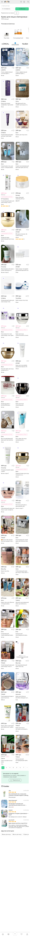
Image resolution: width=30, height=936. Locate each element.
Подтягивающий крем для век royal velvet (7, 135)
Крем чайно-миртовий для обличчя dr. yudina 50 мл (7, 726)
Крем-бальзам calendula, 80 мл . (20, 198)
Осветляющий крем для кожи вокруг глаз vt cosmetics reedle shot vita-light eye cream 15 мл (7, 201)
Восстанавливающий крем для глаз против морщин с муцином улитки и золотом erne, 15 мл (7, 439)
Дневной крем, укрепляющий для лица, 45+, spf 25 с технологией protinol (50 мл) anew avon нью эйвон (7, 238)
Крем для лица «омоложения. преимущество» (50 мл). (21, 404)
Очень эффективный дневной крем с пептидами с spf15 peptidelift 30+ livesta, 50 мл (21, 72)
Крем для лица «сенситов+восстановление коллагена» (22, 334)
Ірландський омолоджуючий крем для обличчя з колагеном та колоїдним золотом (22, 634)
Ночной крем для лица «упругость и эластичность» (7, 369)
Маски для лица (6, 834)
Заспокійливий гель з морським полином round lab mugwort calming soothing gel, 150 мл (18, 794)
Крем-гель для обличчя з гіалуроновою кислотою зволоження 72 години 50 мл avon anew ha (7, 603)
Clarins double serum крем (6, 761)
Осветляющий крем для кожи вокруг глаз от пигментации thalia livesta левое (7, 665)
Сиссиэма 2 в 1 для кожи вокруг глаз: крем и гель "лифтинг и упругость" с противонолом (7, 334)
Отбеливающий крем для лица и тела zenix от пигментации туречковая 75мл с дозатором (22, 571)
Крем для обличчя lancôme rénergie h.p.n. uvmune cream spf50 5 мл (22, 697)
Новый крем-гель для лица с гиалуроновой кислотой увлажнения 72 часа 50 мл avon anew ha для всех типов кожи (7, 166)
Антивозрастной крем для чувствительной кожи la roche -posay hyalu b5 (17, 804)
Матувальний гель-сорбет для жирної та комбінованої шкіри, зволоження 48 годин (21, 104)
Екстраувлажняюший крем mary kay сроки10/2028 (21, 665)
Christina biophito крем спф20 (7, 470)
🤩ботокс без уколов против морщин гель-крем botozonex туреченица (7, 540)
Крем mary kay (5, 571)
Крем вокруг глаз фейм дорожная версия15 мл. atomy (22, 269)
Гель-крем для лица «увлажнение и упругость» (21, 439)
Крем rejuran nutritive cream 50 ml (18, 823)
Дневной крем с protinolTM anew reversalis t (5, 404)
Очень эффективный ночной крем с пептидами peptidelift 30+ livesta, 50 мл (7, 72)
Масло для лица (17, 834)
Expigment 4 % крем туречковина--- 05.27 (18, 814)
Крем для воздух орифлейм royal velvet (7, 104)
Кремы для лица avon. (21, 134)
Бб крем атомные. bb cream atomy (21, 234)
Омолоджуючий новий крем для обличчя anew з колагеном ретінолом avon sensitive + (22, 540)
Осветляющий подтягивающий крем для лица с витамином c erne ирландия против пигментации (7, 634)
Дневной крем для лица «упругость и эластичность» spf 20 (22, 474)
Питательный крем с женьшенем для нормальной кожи (21, 505)
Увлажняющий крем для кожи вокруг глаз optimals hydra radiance (7, 301)
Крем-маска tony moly (22, 300)
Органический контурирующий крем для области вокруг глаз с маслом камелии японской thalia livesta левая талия (22, 759)
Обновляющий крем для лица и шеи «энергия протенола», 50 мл (7, 509)
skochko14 (11, 820)
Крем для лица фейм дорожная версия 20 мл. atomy (21, 366)
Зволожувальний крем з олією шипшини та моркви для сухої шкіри (7, 269)
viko (10, 790)
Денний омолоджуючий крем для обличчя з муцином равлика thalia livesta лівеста (22, 603)
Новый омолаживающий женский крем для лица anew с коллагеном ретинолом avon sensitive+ (22, 166)
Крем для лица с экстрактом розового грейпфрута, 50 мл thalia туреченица (22, 728)
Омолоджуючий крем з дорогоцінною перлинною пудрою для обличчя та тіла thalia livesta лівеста (7, 697)
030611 (10, 810)
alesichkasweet (13, 800)
